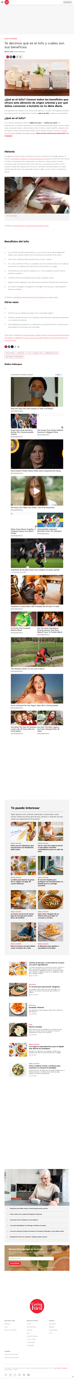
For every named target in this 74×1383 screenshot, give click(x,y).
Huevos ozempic (35, 1027)
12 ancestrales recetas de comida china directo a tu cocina (30, 159)
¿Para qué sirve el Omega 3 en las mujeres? (24, 1220)
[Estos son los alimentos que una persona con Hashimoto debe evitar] (23, 831)
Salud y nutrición (11, 38)
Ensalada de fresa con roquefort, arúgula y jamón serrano (28, 1237)
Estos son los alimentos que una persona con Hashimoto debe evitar (22, 847)
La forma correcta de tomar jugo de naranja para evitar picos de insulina (22, 916)
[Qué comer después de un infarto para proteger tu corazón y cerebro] (50, 899)
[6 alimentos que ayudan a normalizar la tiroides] (50, 931)
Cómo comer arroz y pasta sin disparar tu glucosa (26, 1214)
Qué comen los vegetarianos (14, 356)
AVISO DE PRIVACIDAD (50, 1267)
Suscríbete (67, 2)
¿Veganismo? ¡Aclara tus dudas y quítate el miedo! (30, 335)
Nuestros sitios (32, 1320)
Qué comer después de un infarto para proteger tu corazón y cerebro (48, 916)
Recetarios (32, 984)
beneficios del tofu (51, 353)
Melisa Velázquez (20, 51)
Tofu (29, 353)
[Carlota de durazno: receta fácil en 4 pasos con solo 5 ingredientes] (18, 968)
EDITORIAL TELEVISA (60, 1368)
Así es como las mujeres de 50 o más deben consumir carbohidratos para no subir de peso (50, 848)
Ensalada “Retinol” (36, 1007)
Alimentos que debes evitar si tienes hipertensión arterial (29, 1208)
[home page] (7, 2)
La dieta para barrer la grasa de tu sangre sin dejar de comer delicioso (22, 882)
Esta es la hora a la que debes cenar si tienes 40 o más (23, 947)
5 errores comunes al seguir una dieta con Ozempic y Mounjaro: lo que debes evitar (37, 1231)
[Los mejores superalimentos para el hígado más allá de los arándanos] (18, 1050)
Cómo (30, 1024)
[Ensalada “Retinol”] (18, 1009)
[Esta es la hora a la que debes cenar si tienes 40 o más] (23, 931)
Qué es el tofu (38, 353)
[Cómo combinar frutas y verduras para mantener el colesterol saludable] (18, 1070)
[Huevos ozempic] (18, 1029)
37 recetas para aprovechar (44, 987)
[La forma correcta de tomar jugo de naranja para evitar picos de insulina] (23, 899)
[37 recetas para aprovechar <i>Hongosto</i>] (18, 989)
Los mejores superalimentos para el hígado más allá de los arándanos (46, 1047)
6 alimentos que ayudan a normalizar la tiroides (48, 947)
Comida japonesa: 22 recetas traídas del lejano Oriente (30, 226)
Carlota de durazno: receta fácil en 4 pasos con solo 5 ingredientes (46, 964)
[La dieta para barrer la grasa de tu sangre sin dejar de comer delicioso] (23, 865)
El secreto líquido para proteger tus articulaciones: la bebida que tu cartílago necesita (50, 883)
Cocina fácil (21, 353)
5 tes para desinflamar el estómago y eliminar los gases (28, 1225)
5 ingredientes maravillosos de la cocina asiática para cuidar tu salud (35, 297)
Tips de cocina (10, 353)
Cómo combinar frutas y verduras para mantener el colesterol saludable (44, 1067)
